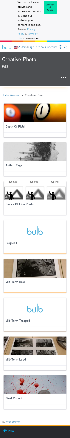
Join (24, 47)
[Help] (60, 47)
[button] (65, 47)
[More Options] (63, 77)
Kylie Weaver (13, 422)
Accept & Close (50, 7)
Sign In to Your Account (42, 47)
